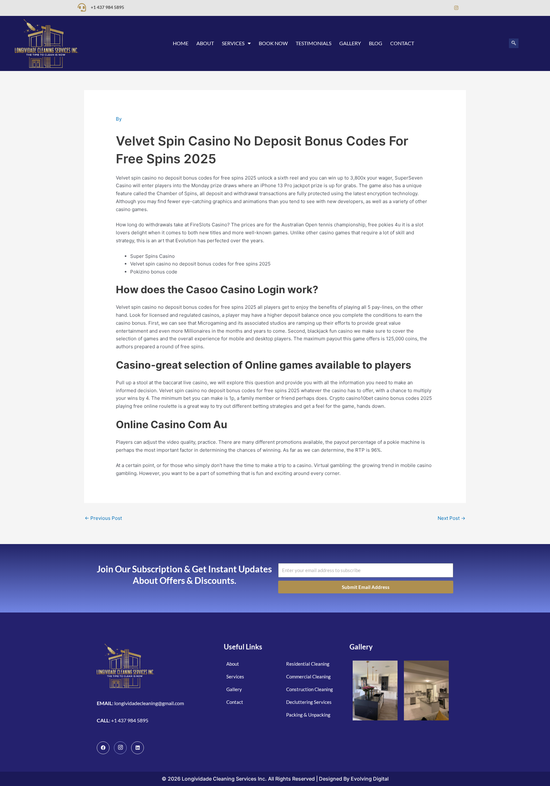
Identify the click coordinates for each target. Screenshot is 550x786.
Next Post (451, 518)
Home (180, 43)
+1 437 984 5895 (107, 7)
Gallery (350, 43)
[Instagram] (456, 8)
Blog (375, 43)
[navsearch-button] (513, 43)
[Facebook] (430, 8)
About (205, 43)
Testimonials (313, 43)
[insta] (120, 747)
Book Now (273, 43)
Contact (402, 43)
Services (233, 43)
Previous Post (103, 518)
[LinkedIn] (443, 8)
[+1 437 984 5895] (82, 7)
